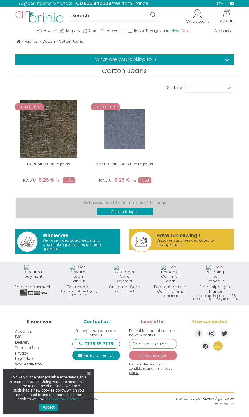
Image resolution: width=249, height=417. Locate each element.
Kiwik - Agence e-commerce (218, 401)
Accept (49, 407)
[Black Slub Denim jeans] (48, 129)
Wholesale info (28, 364)
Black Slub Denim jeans (48, 163)
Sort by (174, 87)
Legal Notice (26, 359)
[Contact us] (230, 3)
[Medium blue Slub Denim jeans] (124, 129)
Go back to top (123, 211)
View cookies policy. (63, 399)
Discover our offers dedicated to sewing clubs (185, 239)
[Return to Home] (18, 41)
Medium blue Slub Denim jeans (124, 163)
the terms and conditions (147, 366)
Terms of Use (27, 348)
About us (23, 331)
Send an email (98, 355)
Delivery (22, 342)
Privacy (21, 353)
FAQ (18, 337)
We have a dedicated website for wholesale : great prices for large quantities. (72, 241)
